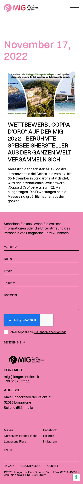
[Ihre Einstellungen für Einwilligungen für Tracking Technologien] (76, 477)
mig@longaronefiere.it (21, 376)
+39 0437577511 (17, 381)
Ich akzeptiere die (38, 332)
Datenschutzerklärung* (50, 332)
